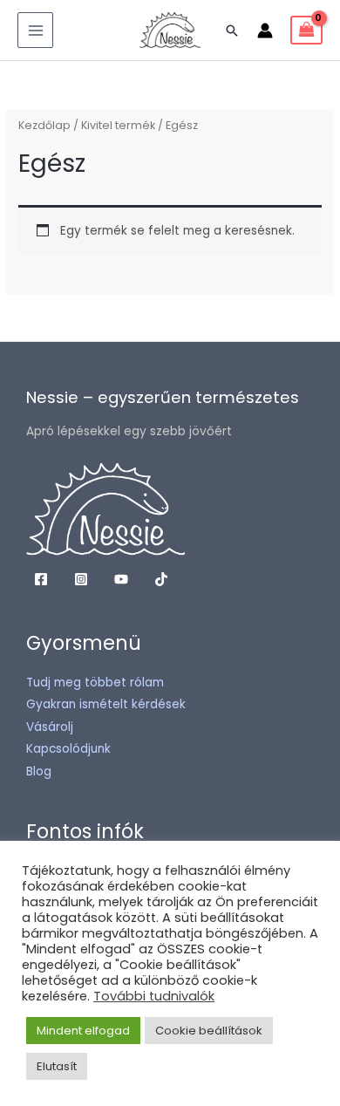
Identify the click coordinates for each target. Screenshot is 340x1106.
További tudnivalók (153, 996)
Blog (38, 771)
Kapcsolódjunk (68, 749)
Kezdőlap (44, 125)
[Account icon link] (265, 30)
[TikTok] (161, 579)
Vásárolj (49, 727)
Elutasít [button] (57, 1066)
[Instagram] (81, 579)
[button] (232, 30)
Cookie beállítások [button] (208, 1030)
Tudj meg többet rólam (95, 682)
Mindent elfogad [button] (83, 1030)
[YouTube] (121, 579)
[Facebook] (41, 579)
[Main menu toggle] (35, 30)
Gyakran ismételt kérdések (106, 704)
